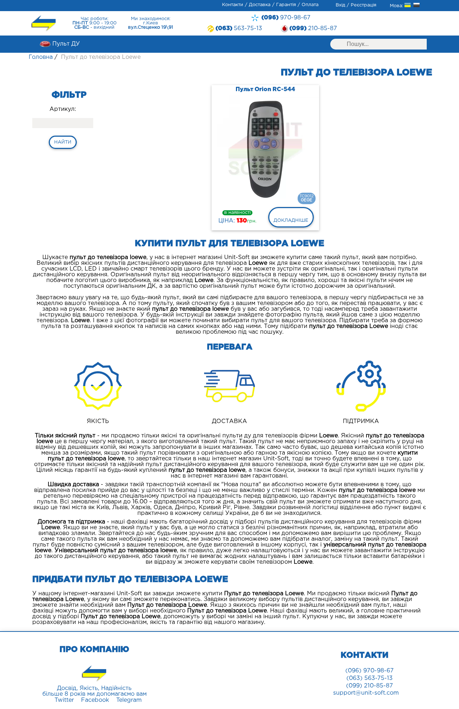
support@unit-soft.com (366, 693)
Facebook (95, 700)
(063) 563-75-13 (369, 678)
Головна (41, 57)
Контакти (232, 5)
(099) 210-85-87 (369, 686)
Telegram (129, 700)
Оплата (310, 5)
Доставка (259, 5)
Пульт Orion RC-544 (265, 89)
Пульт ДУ (66, 44)
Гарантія (286, 5)
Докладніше (291, 220)
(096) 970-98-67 (369, 670)
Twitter (64, 700)
